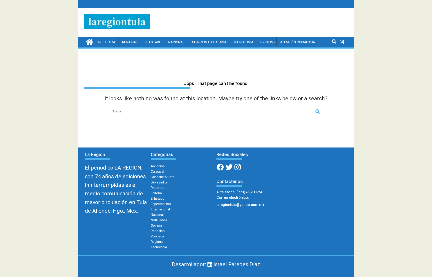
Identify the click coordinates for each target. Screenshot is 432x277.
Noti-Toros (159, 220)
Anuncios (158, 166)
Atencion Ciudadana (208, 42)
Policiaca (106, 42)
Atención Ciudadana (297, 42)
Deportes (157, 188)
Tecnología (243, 42)
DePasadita (159, 182)
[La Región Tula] (89, 41)
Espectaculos (161, 204)
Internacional (160, 209)
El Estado (153, 42)
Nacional (176, 42)
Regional (130, 42)
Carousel (157, 172)
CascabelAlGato (163, 177)
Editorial (156, 193)
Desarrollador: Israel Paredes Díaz (216, 264)
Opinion (266, 42)
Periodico (158, 231)
